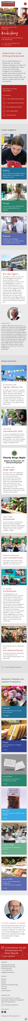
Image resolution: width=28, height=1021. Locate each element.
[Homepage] (8, 4)
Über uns (4, 986)
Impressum (4, 1016)
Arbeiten (3, 979)
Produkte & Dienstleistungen (9, 984)
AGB (10, 1016)
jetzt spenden (9, 956)
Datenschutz (15, 1016)
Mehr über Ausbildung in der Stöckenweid (12, 44)
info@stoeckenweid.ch (7, 972)
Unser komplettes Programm (13, 667)
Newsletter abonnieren (11, 1005)
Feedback (4, 988)
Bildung (3, 983)
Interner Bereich (6, 990)
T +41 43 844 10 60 (6, 970)
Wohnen (3, 981)
